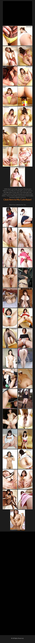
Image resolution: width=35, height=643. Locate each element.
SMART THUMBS (21, 530)
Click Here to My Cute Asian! (18, 199)
